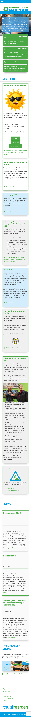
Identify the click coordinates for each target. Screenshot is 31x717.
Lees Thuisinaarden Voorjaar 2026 (13, 674)
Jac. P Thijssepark (15, 146)
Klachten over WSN (8, 698)
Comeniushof (10, 488)
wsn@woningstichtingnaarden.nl (15, 56)
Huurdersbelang (7, 696)
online (12, 658)
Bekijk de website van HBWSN (13, 348)
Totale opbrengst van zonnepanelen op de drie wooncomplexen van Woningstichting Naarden (15, 152)
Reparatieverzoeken (8, 689)
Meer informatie (10, 186)
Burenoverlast (6, 691)
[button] (2, 2)
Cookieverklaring (23, 714)
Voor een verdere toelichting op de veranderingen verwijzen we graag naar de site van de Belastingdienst (15, 259)
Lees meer (9, 211)
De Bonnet (15, 138)
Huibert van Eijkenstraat (13, 490)
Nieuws (5, 687)
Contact (5, 701)
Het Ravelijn (16, 142)
